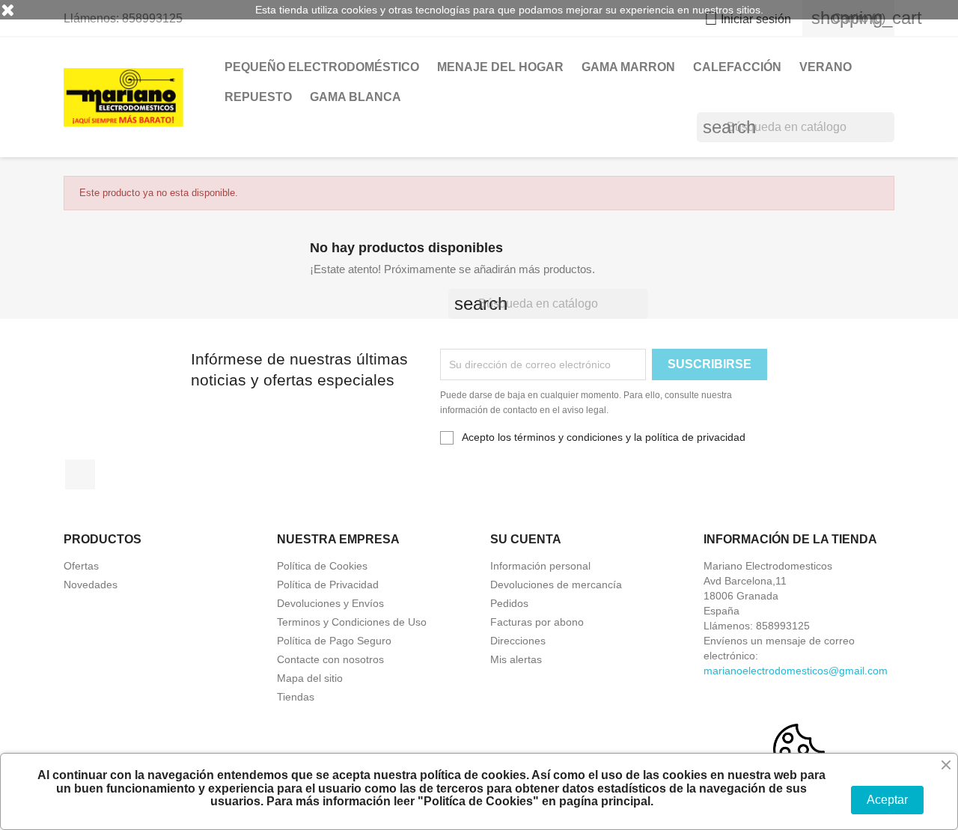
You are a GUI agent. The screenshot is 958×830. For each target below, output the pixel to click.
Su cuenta (525, 539)
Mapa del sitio (310, 678)
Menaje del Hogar (500, 67)
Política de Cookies (322, 566)
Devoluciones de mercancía (556, 585)
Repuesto (258, 97)
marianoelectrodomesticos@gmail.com (796, 671)
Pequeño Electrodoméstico (322, 67)
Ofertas (81, 566)
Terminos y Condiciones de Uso (352, 622)
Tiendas (295, 697)
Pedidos (509, 603)
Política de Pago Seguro (334, 641)
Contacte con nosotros (330, 659)
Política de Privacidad (328, 585)
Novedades (91, 585)
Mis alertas (516, 659)
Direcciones (518, 641)
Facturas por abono (537, 622)
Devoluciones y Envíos (330, 603)
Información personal (540, 566)
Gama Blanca (355, 97)
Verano (825, 67)
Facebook (80, 474)
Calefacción (737, 67)
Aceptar (887, 799)
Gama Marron (628, 67)
